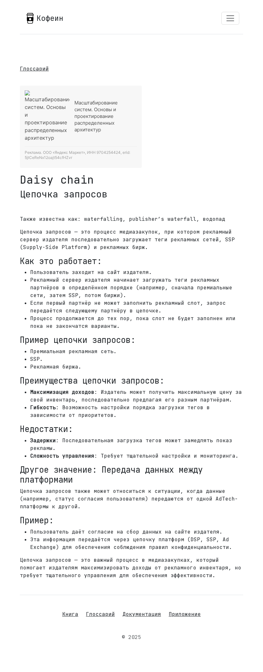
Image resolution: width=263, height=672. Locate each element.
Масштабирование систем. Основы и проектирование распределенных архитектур (96, 116)
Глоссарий (34, 68)
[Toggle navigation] (230, 18)
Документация (142, 614)
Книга (70, 614)
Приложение (185, 614)
